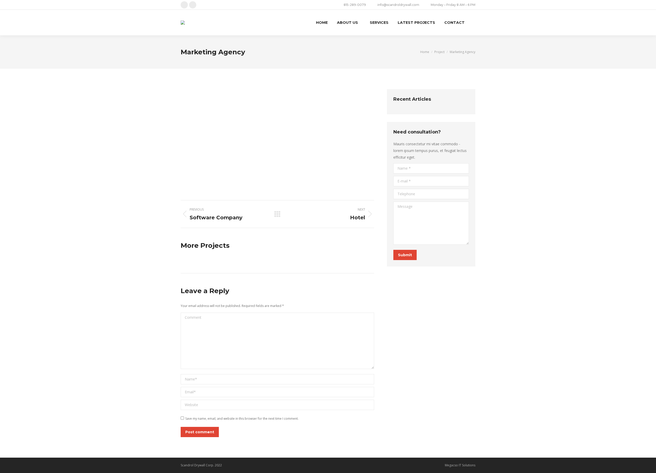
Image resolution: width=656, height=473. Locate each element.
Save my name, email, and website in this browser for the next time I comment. (242, 418)
